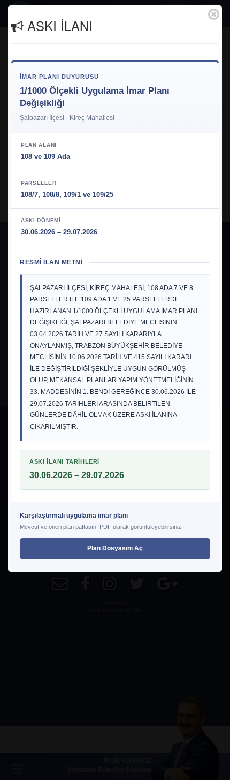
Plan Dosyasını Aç (115, 548)
